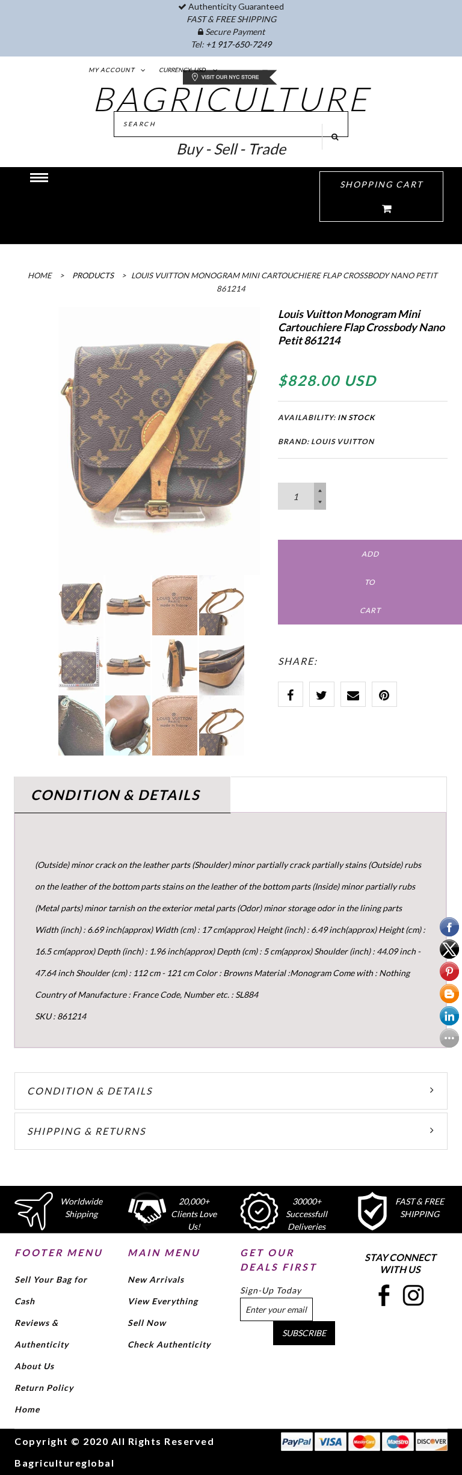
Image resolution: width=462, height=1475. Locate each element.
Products (93, 275)
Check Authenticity (169, 1344)
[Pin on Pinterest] (384, 694)
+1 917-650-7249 (238, 44)
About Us (34, 1366)
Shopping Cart (381, 184)
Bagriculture (231, 98)
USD (200, 69)
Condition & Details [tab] (115, 794)
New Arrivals (156, 1279)
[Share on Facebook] (290, 694)
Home (27, 1409)
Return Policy (43, 1387)
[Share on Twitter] (321, 694)
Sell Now (147, 1323)
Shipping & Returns (86, 1131)
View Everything (163, 1301)
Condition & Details (89, 1090)
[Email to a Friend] (353, 694)
